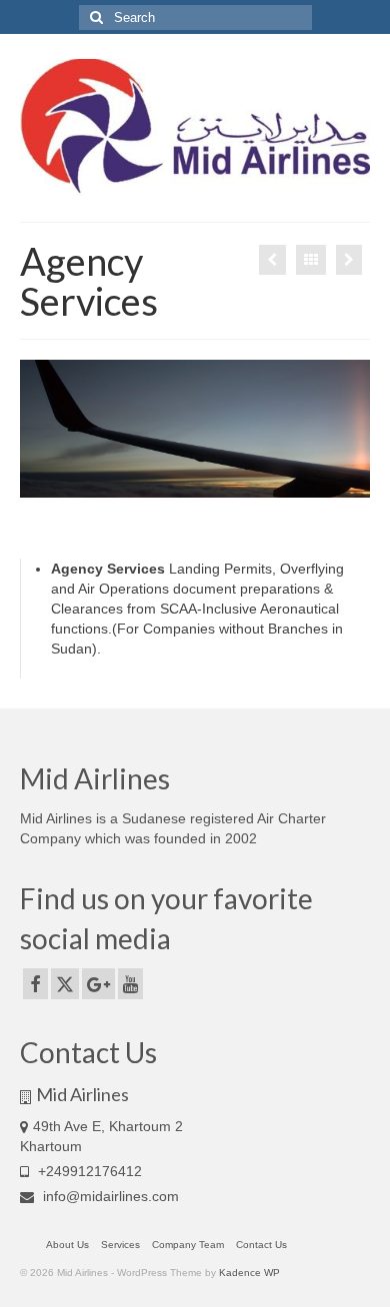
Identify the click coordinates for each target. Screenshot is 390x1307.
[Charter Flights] (349, 260)
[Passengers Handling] (272, 260)
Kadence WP (249, 1272)
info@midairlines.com (109, 1196)
